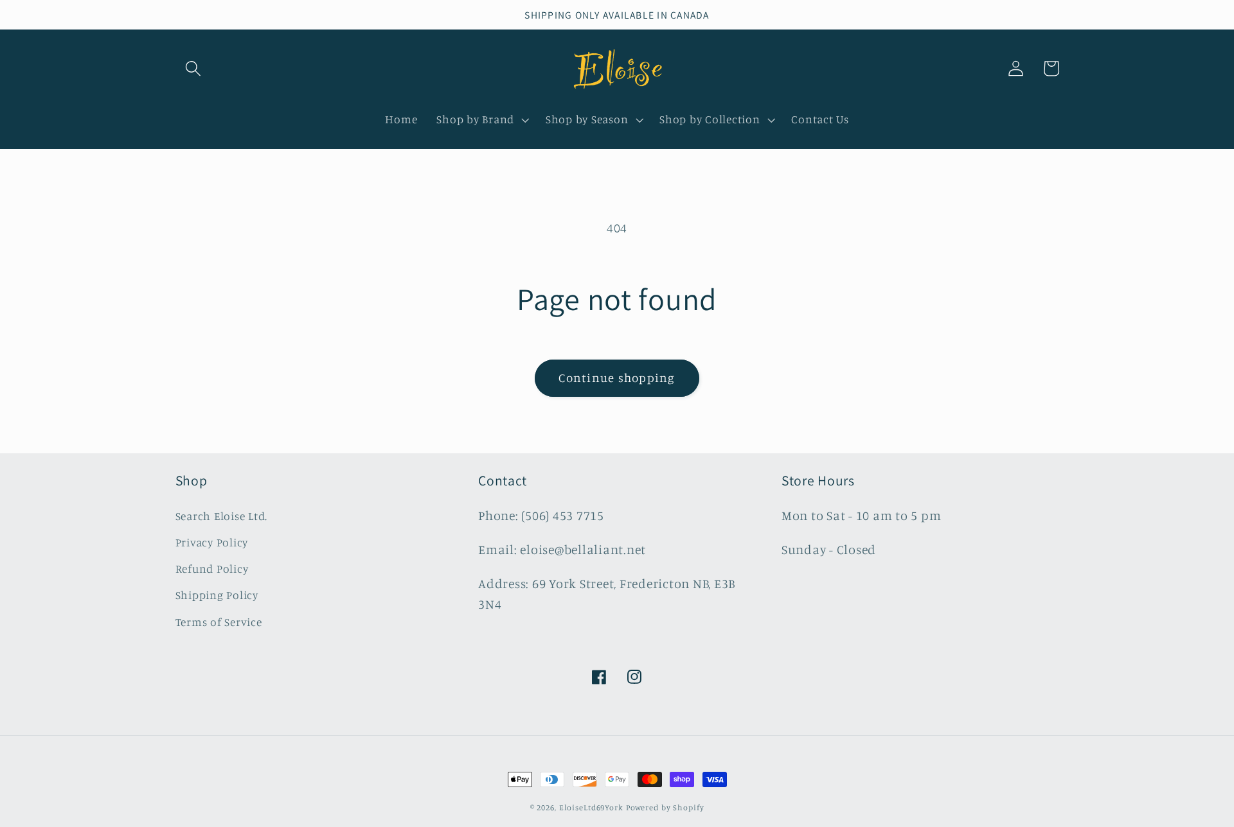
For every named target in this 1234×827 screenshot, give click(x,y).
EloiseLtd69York (592, 807)
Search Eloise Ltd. (221, 516)
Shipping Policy (216, 595)
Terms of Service (218, 622)
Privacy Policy (212, 542)
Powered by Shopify (665, 807)
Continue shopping (617, 377)
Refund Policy (212, 568)
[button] (193, 68)
